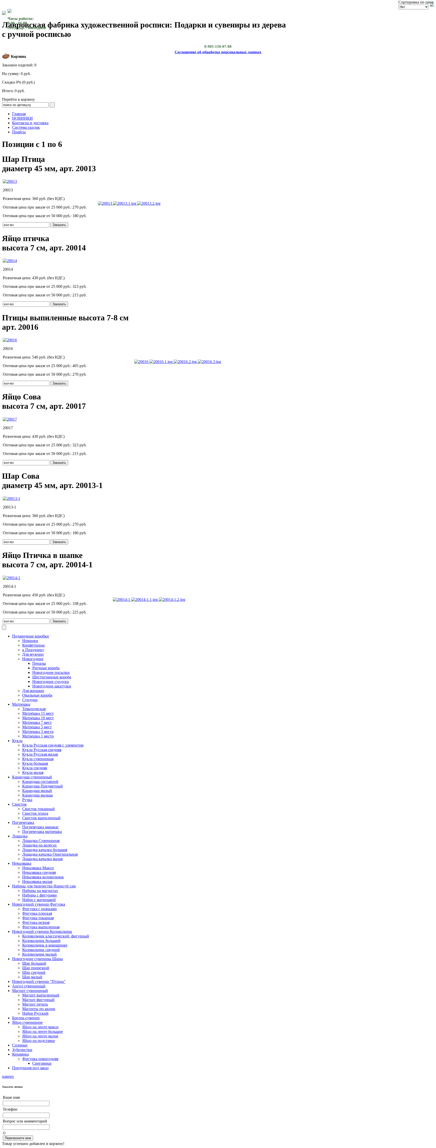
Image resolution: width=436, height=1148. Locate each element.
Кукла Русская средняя (41, 750)
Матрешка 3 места (37, 731)
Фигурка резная (35, 922)
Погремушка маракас (40, 827)
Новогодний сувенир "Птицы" (39, 981)
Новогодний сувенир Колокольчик (42, 931)
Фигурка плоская (37, 913)
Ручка (27, 800)
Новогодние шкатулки (51, 686)
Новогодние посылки (51, 672)
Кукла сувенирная (37, 759)
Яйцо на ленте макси (40, 1027)
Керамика (20, 1054)
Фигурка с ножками (39, 909)
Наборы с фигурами (39, 895)
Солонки (20, 1045)
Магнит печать (35, 1004)
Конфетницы (33, 645)
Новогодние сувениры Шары (37, 959)
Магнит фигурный (38, 1000)
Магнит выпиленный (40, 995)
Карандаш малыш (37, 795)
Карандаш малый (37, 790)
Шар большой (34, 963)
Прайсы (19, 132)
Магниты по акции (38, 1009)
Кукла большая (35, 763)
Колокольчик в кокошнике (44, 945)
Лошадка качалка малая (42, 859)
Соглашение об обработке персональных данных (218, 52)
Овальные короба (37, 695)
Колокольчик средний (41, 950)
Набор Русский (35, 1013)
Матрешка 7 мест (37, 722)
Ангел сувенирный (28, 986)
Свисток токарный (38, 809)
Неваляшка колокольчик (43, 877)
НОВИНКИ (22, 118)
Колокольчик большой (41, 940)
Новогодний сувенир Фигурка (38, 904)
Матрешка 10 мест (38, 718)
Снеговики (41, 1063)
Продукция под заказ (30, 1068)
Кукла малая (32, 772)
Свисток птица (35, 813)
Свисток (19, 804)
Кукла (17, 740)
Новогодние (32, 659)
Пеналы (39, 663)
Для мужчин (33, 654)
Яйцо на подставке (38, 1040)
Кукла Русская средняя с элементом (53, 745)
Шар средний (33, 972)
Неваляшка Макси (38, 868)
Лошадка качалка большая (44, 850)
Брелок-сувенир (26, 1018)
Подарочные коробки (30, 636)
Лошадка (20, 836)
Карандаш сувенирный (32, 777)
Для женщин (33, 690)
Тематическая (34, 709)
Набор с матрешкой (39, 900)
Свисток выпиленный (41, 818)
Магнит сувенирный (30, 990)
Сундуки (30, 700)
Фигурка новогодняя (40, 1059)
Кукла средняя (34, 768)
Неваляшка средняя (39, 872)
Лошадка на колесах (39, 845)
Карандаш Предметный (42, 786)
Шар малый (32, 977)
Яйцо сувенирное (27, 1022)
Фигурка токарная (38, 918)
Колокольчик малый (39, 954)
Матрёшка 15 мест (38, 713)
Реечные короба (46, 668)
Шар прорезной (35, 968)
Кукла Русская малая (40, 754)
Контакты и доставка (30, 123)
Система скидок (26, 127)
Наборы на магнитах (40, 890)
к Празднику (33, 650)
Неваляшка (21, 863)
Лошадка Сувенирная (41, 840)
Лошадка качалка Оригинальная (50, 854)
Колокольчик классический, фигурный (55, 936)
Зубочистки (22, 1050)
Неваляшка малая (37, 881)
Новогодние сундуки (50, 681)
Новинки (30, 641)
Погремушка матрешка (42, 831)
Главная (19, 114)
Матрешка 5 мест (37, 727)
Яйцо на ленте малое (40, 1036)
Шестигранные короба (51, 677)
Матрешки (21, 704)
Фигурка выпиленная (41, 927)
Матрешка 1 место (38, 736)
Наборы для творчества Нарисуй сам (44, 886)
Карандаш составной (40, 781)
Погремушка (23, 822)
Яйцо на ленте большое (42, 1031)
